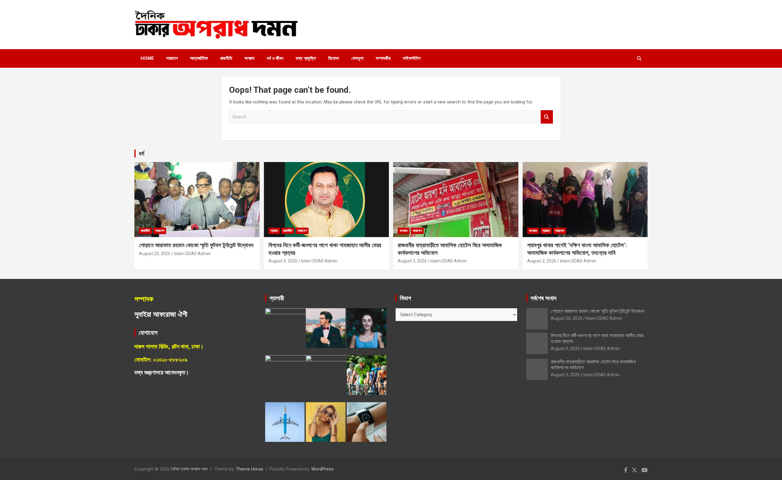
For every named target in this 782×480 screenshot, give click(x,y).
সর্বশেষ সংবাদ (543, 298)
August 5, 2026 (283, 260)
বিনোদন (333, 58)
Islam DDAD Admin (192, 253)
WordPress (322, 469)
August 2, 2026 (541, 260)
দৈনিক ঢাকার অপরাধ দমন (189, 469)
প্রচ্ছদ (274, 231)
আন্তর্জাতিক (199, 58)
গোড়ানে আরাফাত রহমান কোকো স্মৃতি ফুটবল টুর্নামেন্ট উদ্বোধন (196, 245)
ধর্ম (141, 153)
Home (147, 58)
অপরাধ (249, 58)
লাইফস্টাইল (412, 58)
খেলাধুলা (357, 58)
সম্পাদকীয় (383, 58)
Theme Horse (249, 469)
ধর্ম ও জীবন (275, 58)
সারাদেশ (172, 58)
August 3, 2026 (412, 260)
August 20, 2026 (154, 253)
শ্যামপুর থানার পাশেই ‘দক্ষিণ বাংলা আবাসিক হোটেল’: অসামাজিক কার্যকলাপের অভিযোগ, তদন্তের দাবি (577, 249)
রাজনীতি (226, 58)
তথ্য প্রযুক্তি (306, 58)
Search (547, 117)
